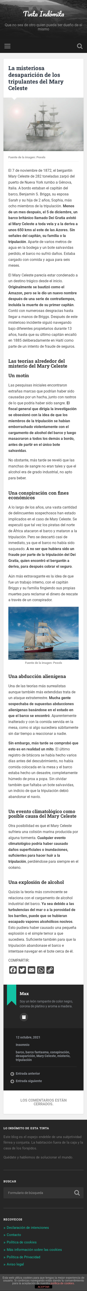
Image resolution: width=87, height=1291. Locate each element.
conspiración (59, 1052)
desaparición (25, 1056)
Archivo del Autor (24, 1017)
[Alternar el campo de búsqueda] (80, 46)
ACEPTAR (43, 1286)
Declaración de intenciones (28, 1228)
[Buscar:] (43, 1192)
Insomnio (22, 1045)
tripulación (24, 1060)
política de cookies (62, 1283)
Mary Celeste (46, 1056)
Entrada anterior (28, 1073)
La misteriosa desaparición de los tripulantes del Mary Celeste (36, 78)
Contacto (14, 1235)
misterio (63, 1056)
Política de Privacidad (23, 1257)
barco (20, 1052)
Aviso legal (15, 1264)
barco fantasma (37, 1052)
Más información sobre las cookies (34, 1250)
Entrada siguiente (29, 1081)
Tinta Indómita (43, 13)
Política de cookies (22, 1242)
